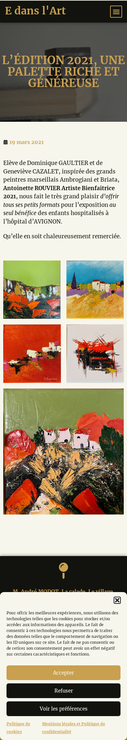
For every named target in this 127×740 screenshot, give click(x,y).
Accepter (63, 673)
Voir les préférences (64, 709)
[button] (117, 600)
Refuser (63, 691)
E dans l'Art (35, 10)
